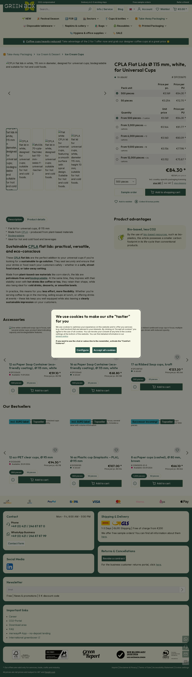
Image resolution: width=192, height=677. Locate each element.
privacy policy (62, 336)
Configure (83, 350)
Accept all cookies (105, 350)
